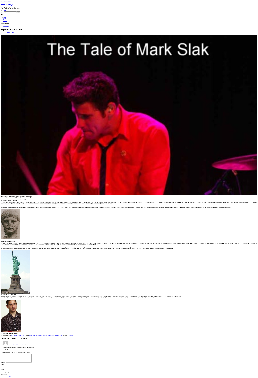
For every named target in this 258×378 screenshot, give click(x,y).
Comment (3, 362)
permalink (71, 335)
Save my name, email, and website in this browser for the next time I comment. (19, 372)
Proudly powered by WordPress (7, 376)
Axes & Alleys (7, 4)
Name (2, 364)
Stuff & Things (21, 335)
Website (2, 369)
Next (7, 26)
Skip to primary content (5, 1)
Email (2, 367)
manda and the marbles (37, 335)
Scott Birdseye (14, 335)
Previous (3, 26)
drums (30, 335)
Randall (9, 344)
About (4, 18)
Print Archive (6, 19)
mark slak (45, 335)
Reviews (5, 21)
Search (2, 12)
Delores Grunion (15, 32)
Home (4, 17)
